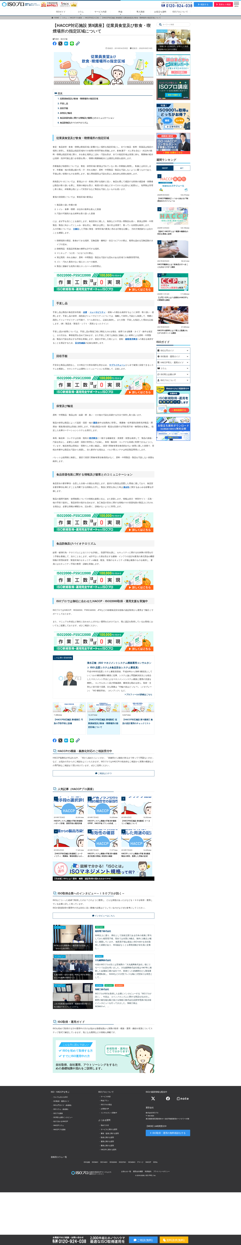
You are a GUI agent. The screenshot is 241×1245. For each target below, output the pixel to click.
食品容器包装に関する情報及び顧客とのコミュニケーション (87, 117)
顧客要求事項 (131, 338)
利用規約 (148, 1171)
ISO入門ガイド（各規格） (63, 1105)
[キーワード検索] (160, 24)
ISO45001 (131, 1162)
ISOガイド (61, 12)
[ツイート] (60, 43)
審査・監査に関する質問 (110, 1133)
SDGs (155, 1162)
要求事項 (93, 438)
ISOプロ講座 (58, 1113)
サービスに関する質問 (109, 1129)
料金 (120, 12)
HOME (56, 17)
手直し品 (64, 103)
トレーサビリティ (97, 312)
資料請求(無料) (175, 1240)
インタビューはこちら (105, 915)
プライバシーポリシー (161, 1171)
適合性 (126, 487)
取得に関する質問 (107, 1137)
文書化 (76, 228)
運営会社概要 (138, 1171)
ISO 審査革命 (99, 690)
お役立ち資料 (160, 12)
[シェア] (54, 43)
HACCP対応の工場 (92, 17)
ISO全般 (87, 1162)
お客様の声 (105, 1108)
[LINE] (72, 43)
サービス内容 (101, 12)
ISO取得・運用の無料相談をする (169, 1132)
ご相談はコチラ (105, 773)
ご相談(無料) (145, 1240)
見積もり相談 (225, 4)
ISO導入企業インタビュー (63, 1117)
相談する (204, 4)
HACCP (148, 1162)
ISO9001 (95, 1162)
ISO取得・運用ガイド (61, 1101)
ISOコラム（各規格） (61, 1109)
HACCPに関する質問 (108, 1149)
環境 (95, 422)
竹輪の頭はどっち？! (128, 686)
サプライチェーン (117, 364)
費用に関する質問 (107, 1145)
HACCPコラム (58, 1125)
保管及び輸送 (66, 112)
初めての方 (105, 1125)
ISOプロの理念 (106, 1104)
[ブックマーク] (66, 43)
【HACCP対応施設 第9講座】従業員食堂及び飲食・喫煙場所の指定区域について (131, 17)
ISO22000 (113, 1162)
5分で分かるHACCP (60, 1121)
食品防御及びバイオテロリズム (74, 122)
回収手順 (64, 108)
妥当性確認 (80, 342)
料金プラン (105, 1100)
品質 (85, 312)
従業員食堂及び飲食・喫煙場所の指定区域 (79, 98)
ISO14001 (104, 1162)
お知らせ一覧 (126, 1171)
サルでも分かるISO (60, 1097)
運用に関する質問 (107, 1141)
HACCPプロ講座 (76, 17)
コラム (81, 12)
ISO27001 (122, 1162)
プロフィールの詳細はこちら (139, 694)
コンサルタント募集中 (109, 1112)
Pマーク (140, 1162)
